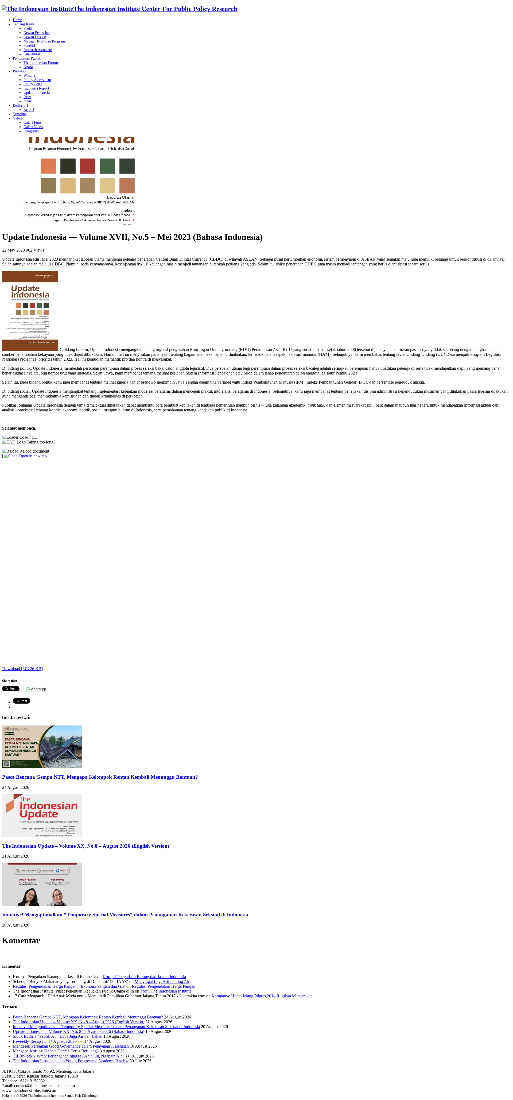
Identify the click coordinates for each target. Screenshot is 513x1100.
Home (17, 20)
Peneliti (29, 46)
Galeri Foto (32, 123)
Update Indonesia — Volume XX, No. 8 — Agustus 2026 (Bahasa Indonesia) (78, 1031)
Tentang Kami (23, 24)
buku (27, 101)
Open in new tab (32, 456)
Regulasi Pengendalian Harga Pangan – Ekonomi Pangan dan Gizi (69, 986)
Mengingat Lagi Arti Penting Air (162, 981)
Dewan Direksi (35, 37)
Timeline (19, 114)
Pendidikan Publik (27, 58)
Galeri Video (33, 127)
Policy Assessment (37, 80)
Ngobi (28, 67)
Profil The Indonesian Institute (165, 991)
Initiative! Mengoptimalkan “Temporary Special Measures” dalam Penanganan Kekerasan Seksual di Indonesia (125, 914)
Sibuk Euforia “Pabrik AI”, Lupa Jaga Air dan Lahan (57, 1036)
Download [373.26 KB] (22, 668)
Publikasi (20, 71)
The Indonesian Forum (41, 63)
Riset (27, 97)
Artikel (29, 110)
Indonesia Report (36, 88)
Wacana (29, 76)
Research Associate (38, 50)
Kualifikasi (32, 54)
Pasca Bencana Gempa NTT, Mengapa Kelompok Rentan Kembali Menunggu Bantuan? (100, 777)
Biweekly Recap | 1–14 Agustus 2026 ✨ (48, 1041)
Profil (28, 28)
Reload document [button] (33, 451)
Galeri (17, 118)
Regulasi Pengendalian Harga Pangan (163, 986)
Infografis (31, 131)
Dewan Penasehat (37, 33)
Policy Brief (33, 84)
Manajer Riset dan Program (44, 41)
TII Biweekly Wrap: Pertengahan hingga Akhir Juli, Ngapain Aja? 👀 (72, 1056)
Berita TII (20, 105)
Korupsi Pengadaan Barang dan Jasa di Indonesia (144, 976)
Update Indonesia (37, 93)
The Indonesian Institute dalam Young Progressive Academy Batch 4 (71, 1061)
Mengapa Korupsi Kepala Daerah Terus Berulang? (56, 1051)
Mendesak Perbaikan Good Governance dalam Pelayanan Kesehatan (71, 1046)
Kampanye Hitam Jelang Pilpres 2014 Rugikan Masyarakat (262, 996)
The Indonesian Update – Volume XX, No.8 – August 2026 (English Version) (85, 846)
